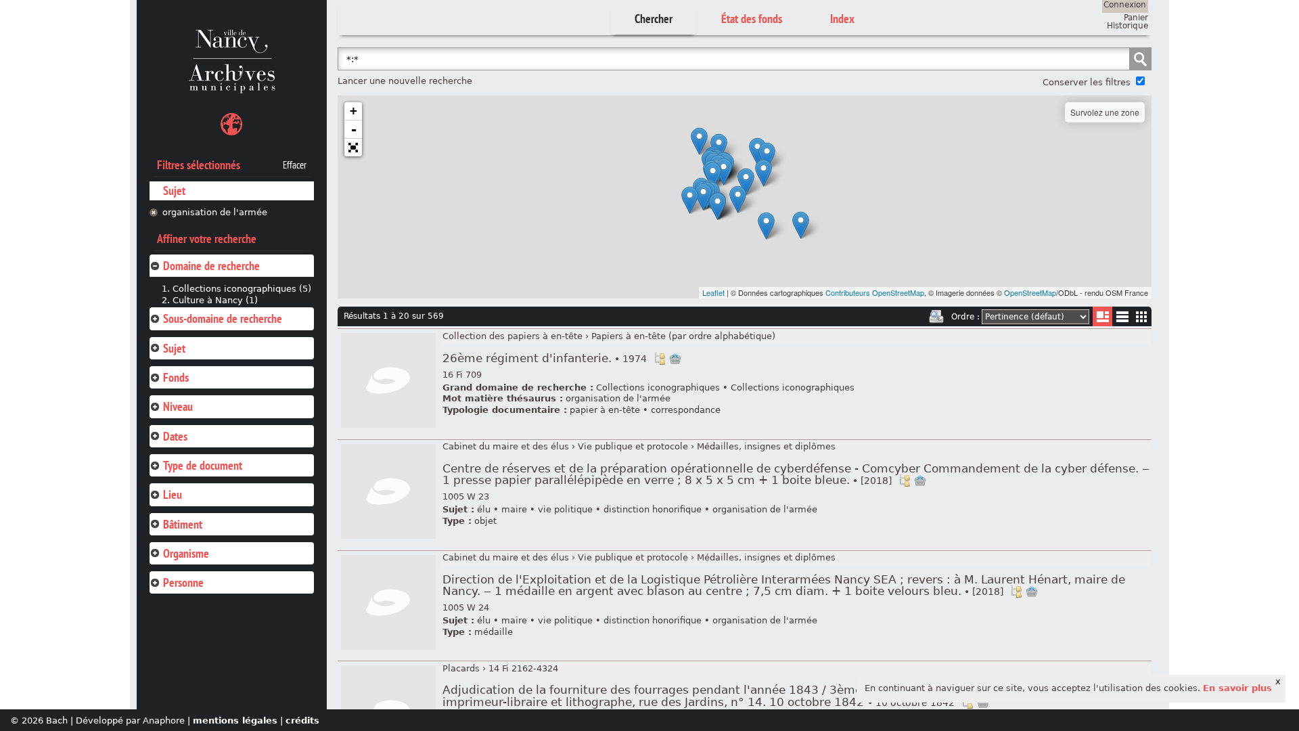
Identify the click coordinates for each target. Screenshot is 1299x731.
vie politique (565, 509)
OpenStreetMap (1030, 292)
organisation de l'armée (214, 212)
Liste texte (1122, 319)
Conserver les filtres (1087, 82)
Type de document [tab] (202, 465)
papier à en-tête (605, 410)
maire (514, 509)
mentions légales (235, 720)
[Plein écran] (353, 147)
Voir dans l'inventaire (660, 359)
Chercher (654, 18)
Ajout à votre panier (675, 359)
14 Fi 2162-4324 (523, 668)
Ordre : (965, 317)
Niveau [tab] (178, 406)
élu (484, 509)
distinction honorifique (652, 509)
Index (842, 18)
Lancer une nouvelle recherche (405, 81)
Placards (461, 668)
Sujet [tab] (174, 348)
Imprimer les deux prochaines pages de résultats (936, 317)
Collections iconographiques (658, 387)
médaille (493, 632)
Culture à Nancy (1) (215, 300)
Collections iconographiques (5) (242, 289)
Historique (1127, 25)
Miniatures (1142, 316)
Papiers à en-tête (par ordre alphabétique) (683, 336)
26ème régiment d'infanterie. (544, 358)
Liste (1102, 316)
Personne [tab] (183, 582)
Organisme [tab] (186, 553)
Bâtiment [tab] (182, 524)
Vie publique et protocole (633, 446)
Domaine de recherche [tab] (211, 265)
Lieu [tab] (172, 494)
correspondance (686, 410)
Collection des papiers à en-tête (512, 336)
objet (485, 521)
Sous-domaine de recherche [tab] (222, 318)
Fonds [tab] (176, 377)
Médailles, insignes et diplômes (766, 446)
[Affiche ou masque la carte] (231, 126)
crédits (302, 720)
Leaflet (713, 292)
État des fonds (751, 18)
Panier (1136, 17)
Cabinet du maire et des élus (505, 446)
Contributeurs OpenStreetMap (874, 292)
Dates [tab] (175, 436)
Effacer (294, 165)
